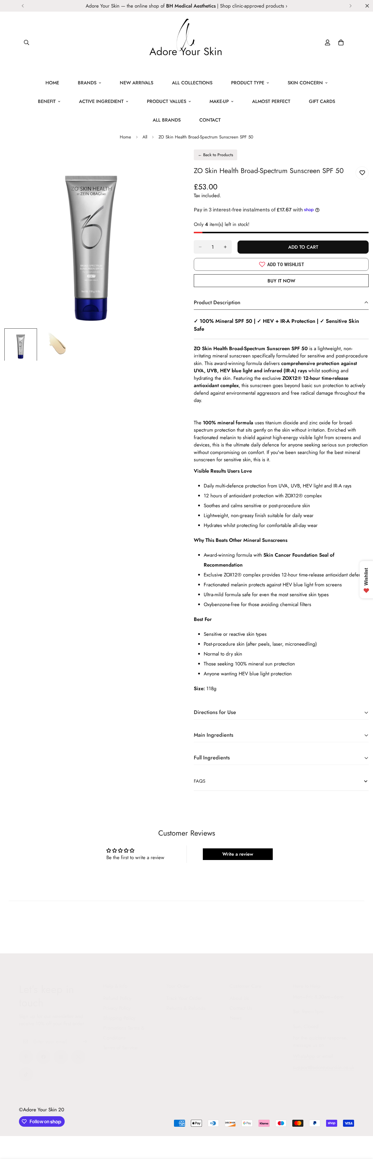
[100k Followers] (61, 1057)
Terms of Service (120, 1047)
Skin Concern (305, 82)
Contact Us (241, 1008)
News (236, 1017)
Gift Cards (322, 101)
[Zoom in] (166, 161)
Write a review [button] (237, 854)
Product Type (247, 82)
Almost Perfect (271, 101)
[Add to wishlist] (362, 172)
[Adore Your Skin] (186, 43)
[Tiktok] (26, 1074)
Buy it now (281, 280)
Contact (210, 120)
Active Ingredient (101, 101)
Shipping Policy (119, 1017)
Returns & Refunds (185, 1008)
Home (52, 82)
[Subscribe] (85, 1041)
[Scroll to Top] (361, 1127)
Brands (87, 82)
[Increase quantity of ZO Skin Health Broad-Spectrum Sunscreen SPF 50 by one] (225, 247)
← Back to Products (215, 155)
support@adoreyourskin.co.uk (323, 1067)
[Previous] (22, 6)
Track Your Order (184, 998)
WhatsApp (304, 1056)
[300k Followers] (43, 1057)
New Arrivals (136, 82)
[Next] (350, 6)
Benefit (47, 101)
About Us (239, 998)
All (144, 137)
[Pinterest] (26, 1057)
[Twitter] (78, 1057)
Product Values (166, 101)
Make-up (219, 101)
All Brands (167, 120)
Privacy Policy (117, 1008)
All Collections (192, 82)
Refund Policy (117, 998)
